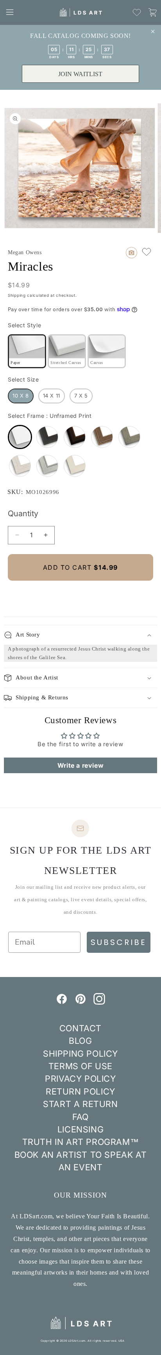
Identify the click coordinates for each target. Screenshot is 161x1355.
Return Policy (80, 1091)
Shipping (17, 295)
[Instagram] (99, 1002)
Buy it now (80, 593)
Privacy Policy (80, 1078)
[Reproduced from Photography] (131, 253)
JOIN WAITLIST (80, 74)
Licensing (80, 1129)
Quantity (23, 513)
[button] (10, 12)
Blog (80, 1041)
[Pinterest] (80, 1002)
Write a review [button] (80, 765)
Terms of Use (80, 1066)
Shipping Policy (80, 1053)
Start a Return (80, 1104)
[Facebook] (61, 1002)
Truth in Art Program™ (80, 1142)
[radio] (27, 351)
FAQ (80, 1117)
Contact (80, 1028)
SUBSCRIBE (119, 942)
